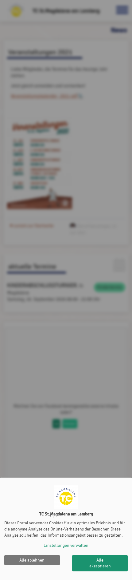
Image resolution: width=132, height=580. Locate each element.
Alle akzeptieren (100, 563)
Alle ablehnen (32, 560)
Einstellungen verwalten (66, 545)
